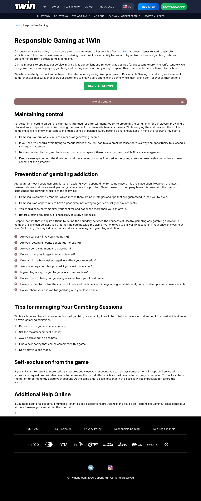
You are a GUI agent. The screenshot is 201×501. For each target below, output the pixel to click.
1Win (126, 51)
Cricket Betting (130, 16)
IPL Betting (43, 16)
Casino (113, 16)
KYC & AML (33, 428)
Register (148, 6)
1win (17, 25)
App (45, 6)
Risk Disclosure (62, 428)
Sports (148, 16)
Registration (72, 6)
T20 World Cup (81, 16)
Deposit (89, 6)
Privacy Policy (93, 428)
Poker (160, 16)
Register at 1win (100, 85)
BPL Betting (61, 16)
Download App (174, 6)
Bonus (56, 6)
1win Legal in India (164, 428)
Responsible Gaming (127, 428)
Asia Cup (99, 16)
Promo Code (106, 6)
